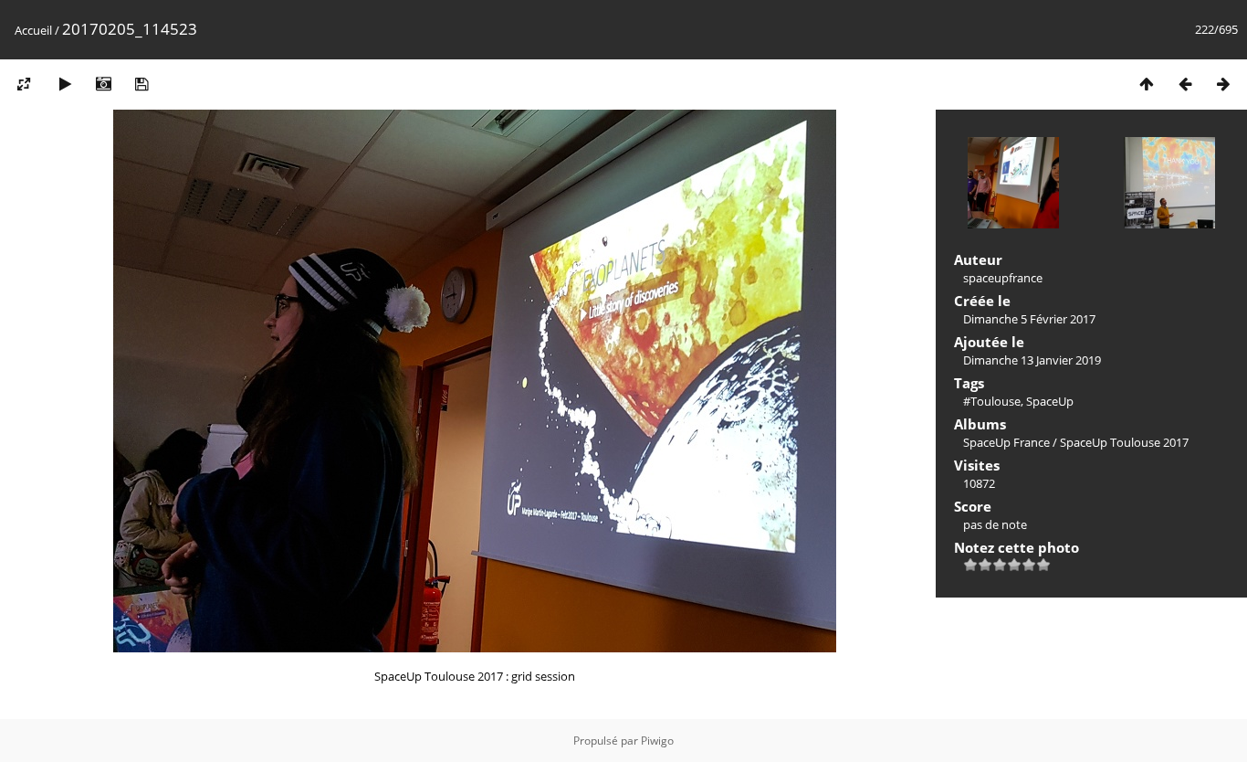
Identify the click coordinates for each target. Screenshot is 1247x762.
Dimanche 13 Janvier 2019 (1032, 360)
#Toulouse (992, 401)
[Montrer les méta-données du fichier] (103, 83)
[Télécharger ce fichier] (141, 83)
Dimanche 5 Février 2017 (1029, 319)
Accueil (33, 30)
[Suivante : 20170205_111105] (1223, 83)
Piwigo (657, 740)
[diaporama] (65, 83)
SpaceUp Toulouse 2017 (1124, 442)
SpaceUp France (1006, 442)
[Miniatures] (1146, 83)
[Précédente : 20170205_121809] (1185, 83)
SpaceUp (1050, 401)
